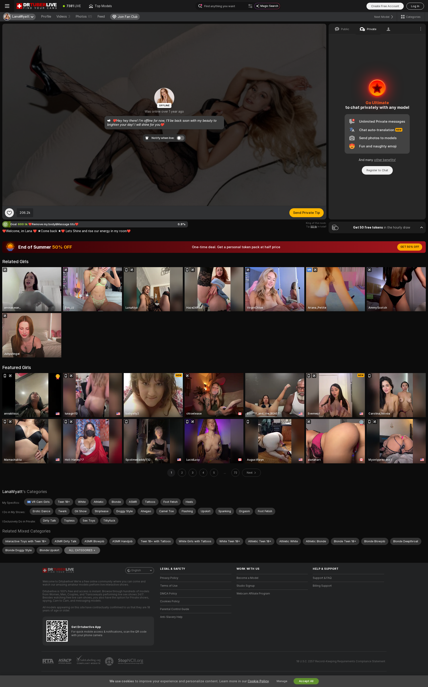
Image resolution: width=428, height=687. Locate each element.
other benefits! (385, 160)
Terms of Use (168, 585)
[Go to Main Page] (36, 6)
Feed (101, 16)
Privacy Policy (169, 578)
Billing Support (322, 585)
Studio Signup (246, 585)
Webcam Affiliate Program (253, 593)
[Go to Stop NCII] (131, 661)
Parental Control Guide (174, 609)
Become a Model (247, 578)
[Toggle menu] (7, 6)
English (136, 570)
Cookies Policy (170, 601)
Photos (84, 16)
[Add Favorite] (9, 212)
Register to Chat (377, 170)
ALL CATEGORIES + (82, 550)
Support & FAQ (322, 578)
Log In (415, 6)
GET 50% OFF (409, 246)
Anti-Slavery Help (171, 617)
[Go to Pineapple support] (109, 661)
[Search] (250, 6)
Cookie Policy (258, 681)
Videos (63, 16)
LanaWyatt (12, 491)
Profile (46, 16)
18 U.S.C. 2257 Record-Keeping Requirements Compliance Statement (340, 661)
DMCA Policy (168, 593)
